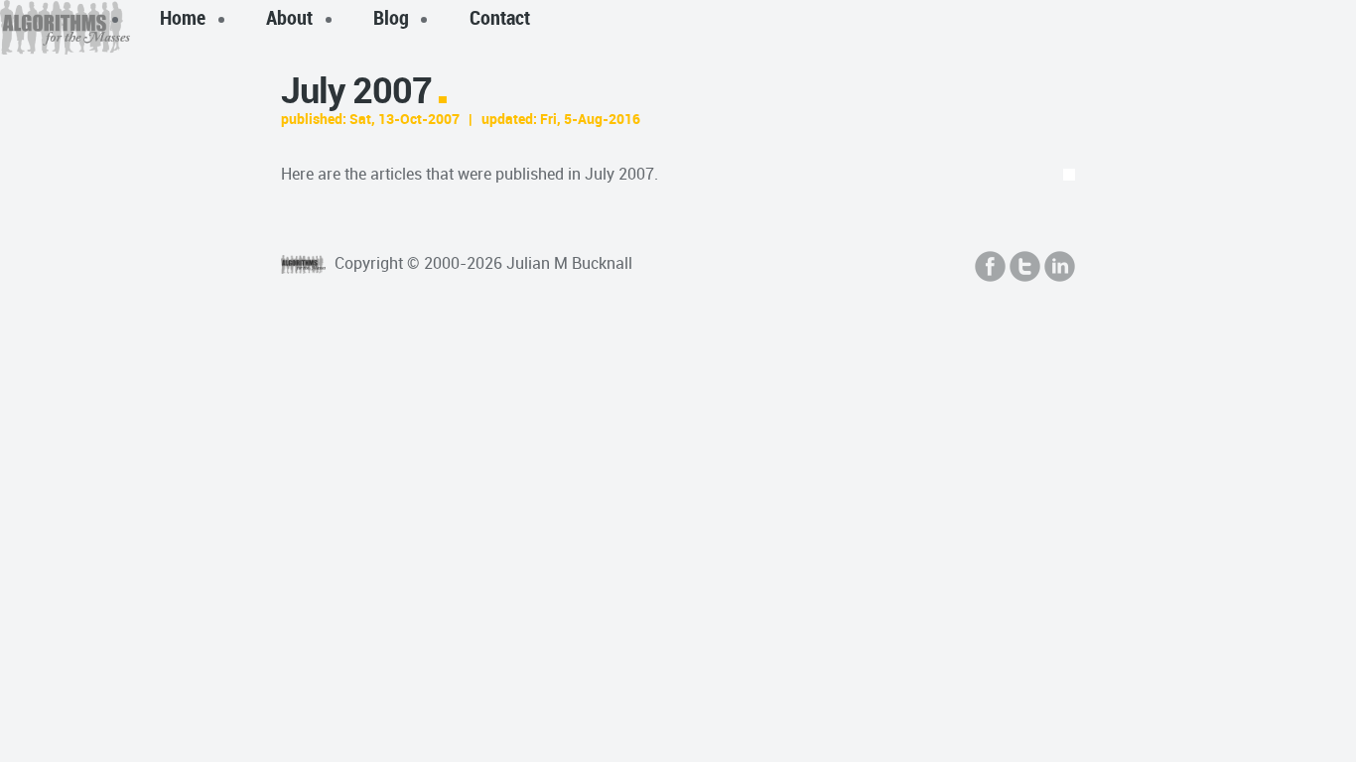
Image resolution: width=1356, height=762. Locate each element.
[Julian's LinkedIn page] (1059, 266)
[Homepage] (306, 263)
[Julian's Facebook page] (990, 266)
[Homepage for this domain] (65, 27)
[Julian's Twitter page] (1025, 266)
